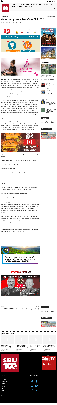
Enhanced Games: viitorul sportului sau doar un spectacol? (34, 346)
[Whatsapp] (52, 1)
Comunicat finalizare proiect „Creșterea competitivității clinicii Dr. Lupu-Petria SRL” (21, 346)
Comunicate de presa (4, 16)
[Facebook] (47, 1)
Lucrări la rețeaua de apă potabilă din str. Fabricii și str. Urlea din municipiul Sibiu (49, 346)
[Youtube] (50, 1)
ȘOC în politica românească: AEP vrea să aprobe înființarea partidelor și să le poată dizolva (51, 103)
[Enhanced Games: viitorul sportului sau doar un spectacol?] (35, 339)
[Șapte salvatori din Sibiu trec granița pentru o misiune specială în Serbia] (43, 85)
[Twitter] (36, 390)
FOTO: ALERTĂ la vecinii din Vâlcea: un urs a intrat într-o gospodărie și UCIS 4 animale (47, 78)
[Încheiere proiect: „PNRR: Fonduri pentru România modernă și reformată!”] (7, 339)
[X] (22, 24)
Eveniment (43, 75)
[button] (54, 9)
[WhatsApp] (29, 24)
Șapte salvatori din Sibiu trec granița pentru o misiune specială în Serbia (50, 85)
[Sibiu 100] (5, 8)
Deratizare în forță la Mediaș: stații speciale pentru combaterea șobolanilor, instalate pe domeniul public (50, 94)
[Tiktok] (55, 1)
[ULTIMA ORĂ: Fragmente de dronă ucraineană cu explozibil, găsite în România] (43, 110)
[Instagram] (32, 390)
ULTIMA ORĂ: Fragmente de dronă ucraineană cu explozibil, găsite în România (51, 111)
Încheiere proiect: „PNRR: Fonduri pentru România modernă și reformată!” (6, 346)
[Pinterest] (26, 24)
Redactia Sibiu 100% (6, 22)
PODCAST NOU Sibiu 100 (20, 271)
